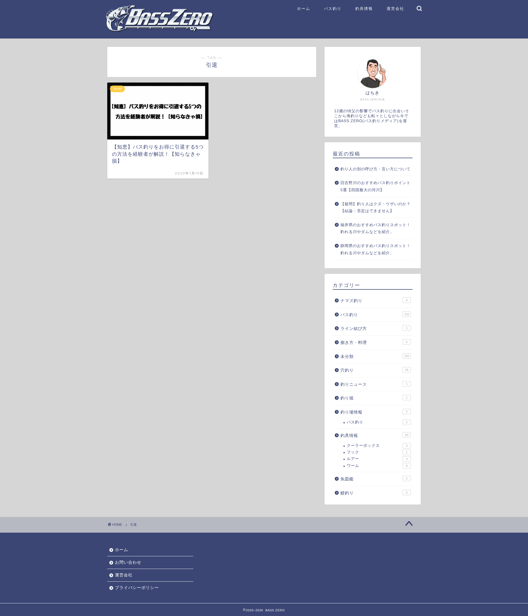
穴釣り (374, 370)
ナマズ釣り (374, 300)
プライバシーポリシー (137, 587)
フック (377, 452)
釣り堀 (374, 398)
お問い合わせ (128, 562)
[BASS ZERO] (160, 30)
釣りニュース (374, 384)
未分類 (374, 356)
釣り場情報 (374, 412)
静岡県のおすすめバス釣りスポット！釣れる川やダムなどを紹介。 (375, 249)
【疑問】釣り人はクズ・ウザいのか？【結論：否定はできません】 (375, 207)
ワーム (377, 466)
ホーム (303, 8)
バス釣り (333, 8)
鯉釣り (374, 493)
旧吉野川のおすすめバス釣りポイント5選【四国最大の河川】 (375, 186)
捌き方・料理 (374, 342)
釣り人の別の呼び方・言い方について (375, 169)
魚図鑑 (374, 479)
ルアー (377, 459)
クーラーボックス (377, 445)
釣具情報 (364, 8)
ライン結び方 (374, 328)
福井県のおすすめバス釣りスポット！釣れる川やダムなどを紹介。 (375, 228)
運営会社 (395, 8)
